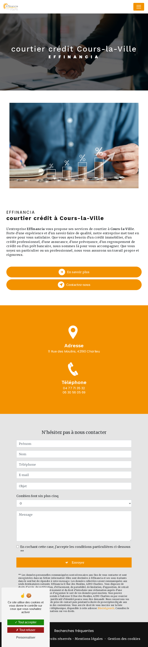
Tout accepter (26, 622)
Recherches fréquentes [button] (74, 631)
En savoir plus (78, 272)
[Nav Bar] (138, 7)
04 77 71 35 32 (74, 388)
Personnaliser (25, 637)
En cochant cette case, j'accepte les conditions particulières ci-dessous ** (75, 549)
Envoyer (78, 562)
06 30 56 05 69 (74, 392)
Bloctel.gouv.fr (106, 608)
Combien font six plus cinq (37, 496)
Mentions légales (89, 639)
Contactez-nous (78, 285)
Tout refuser (26, 630)
